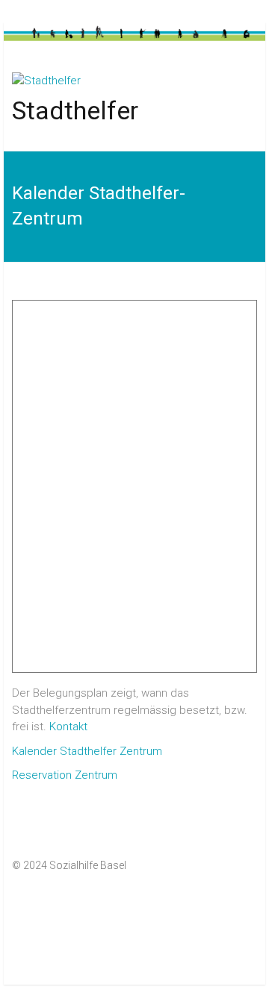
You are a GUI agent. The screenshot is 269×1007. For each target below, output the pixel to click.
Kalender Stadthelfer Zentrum (87, 751)
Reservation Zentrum (64, 775)
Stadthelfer (75, 110)
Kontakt (68, 726)
